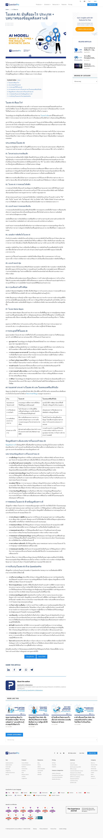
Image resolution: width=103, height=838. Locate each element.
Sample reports (9, 764)
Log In (95, 1)
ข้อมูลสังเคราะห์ (11, 445)
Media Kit (93, 776)
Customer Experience (26, 764)
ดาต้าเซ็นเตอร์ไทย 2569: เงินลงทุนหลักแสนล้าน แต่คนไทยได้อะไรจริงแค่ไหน (84, 719)
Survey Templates (41, 768)
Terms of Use (53, 828)
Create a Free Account (85, 29)
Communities (24, 768)
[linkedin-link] (60, 753)
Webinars (40, 774)
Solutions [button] (46, 4)
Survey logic (8, 766)
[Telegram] (31, 669)
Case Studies (40, 770)
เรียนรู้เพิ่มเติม (30, 656)
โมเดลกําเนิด (45, 115)
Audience (24, 770)
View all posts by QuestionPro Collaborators (30, 690)
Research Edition (25, 774)
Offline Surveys (73, 768)
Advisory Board (94, 770)
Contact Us (93, 778)
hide (19, 80)
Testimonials (93, 768)
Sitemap (35, 828)
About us (93, 763)
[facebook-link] (54, 753)
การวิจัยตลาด (14, 9)
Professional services (10, 772)
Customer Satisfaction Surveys (76, 770)
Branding (7, 768)
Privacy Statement (44, 828)
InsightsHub (24, 778)
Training (39, 772)
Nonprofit (54, 764)
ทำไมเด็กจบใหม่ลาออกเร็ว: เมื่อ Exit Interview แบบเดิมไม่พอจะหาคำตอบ (61, 719)
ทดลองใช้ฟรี (41, 656)
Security (7, 774)
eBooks (39, 766)
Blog (38, 763)
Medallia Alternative (56, 779)
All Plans (54, 763)
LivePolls (23, 776)
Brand (92, 774)
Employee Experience (74, 778)
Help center (73, 753)
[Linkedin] (8, 669)
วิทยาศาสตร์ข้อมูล (32, 394)
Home (7, 9)
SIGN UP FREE (92, 4)
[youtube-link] (63, 753)
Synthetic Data (73, 782)
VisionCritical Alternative (57, 777)
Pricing (70, 4)
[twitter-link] (57, 753)
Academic (54, 766)
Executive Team (94, 764)
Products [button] (38, 4)
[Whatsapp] (25, 669)
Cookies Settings (62, 828)
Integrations (8, 770)
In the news (93, 766)
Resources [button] (55, 4)
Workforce (24, 766)
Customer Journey (74, 780)
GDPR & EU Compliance (75, 776)
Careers (92, 772)
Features (64, 4)
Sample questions (9, 763)
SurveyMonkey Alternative (57, 775)
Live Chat (81, 753)
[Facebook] (14, 669)
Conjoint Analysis (73, 765)
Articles (39, 764)
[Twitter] (20, 669)
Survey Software (25, 763)
